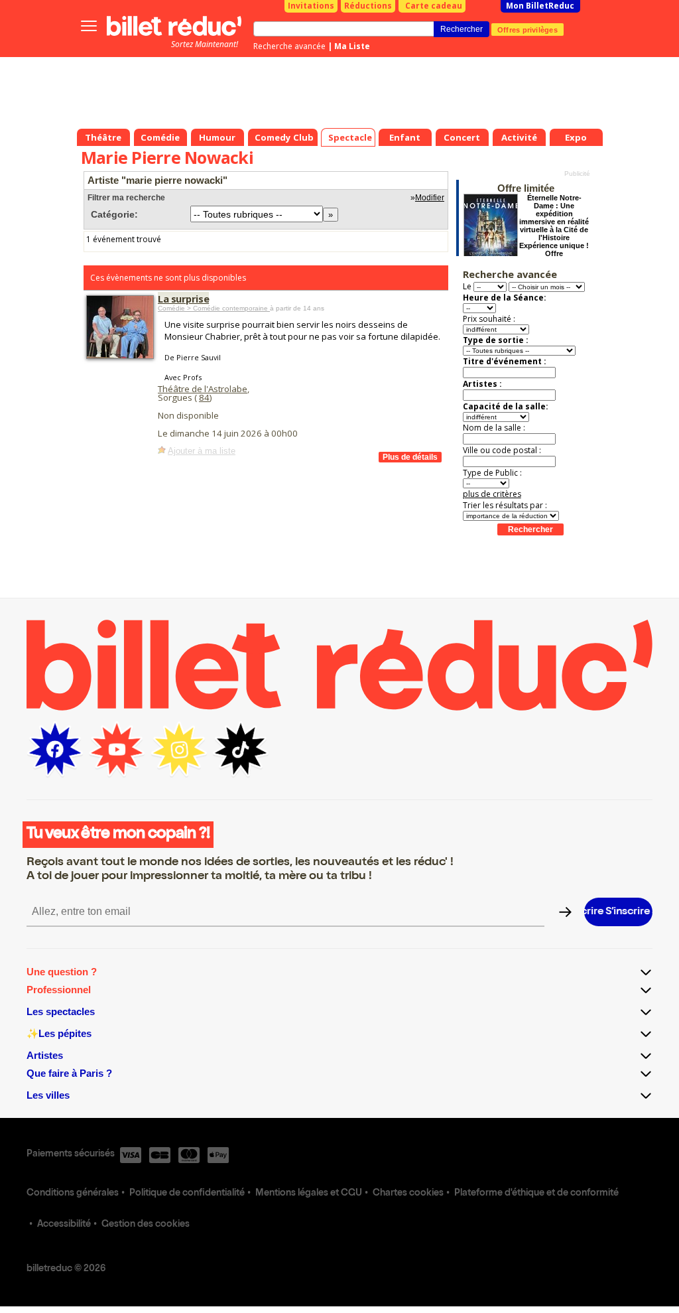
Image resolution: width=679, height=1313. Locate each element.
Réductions (368, 5)
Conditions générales (73, 1193)
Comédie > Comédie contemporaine (214, 308)
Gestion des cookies (145, 1224)
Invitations (311, 5)
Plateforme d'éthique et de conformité (536, 1193)
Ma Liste (352, 46)
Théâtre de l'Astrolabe (202, 389)
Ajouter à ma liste (201, 451)
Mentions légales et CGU (308, 1193)
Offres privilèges (527, 29)
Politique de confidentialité (187, 1193)
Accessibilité (64, 1224)
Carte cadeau (433, 5)
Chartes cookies (408, 1193)
